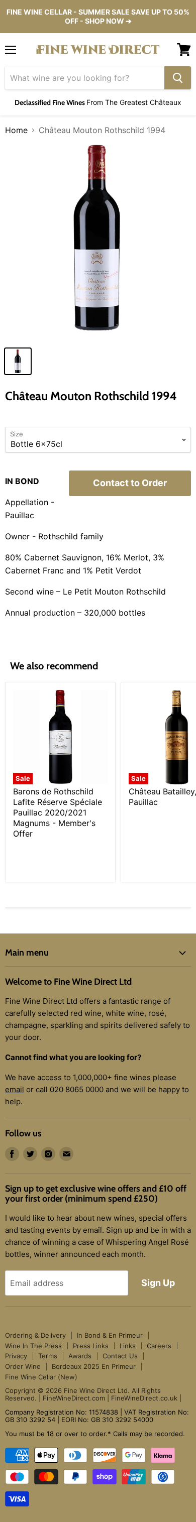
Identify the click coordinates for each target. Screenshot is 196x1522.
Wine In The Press (33, 1346)
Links (128, 1346)
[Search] (177, 77)
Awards (79, 1356)
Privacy (16, 1356)
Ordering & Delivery (35, 1335)
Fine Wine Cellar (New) (41, 1377)
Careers (159, 1346)
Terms (47, 1356)
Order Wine (23, 1366)
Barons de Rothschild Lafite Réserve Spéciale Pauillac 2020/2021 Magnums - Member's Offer (57, 812)
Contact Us (120, 1356)
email (14, 1089)
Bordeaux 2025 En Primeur (94, 1366)
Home (16, 130)
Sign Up (158, 1282)
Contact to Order (130, 483)
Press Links (91, 1346)
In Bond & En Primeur (110, 1335)
